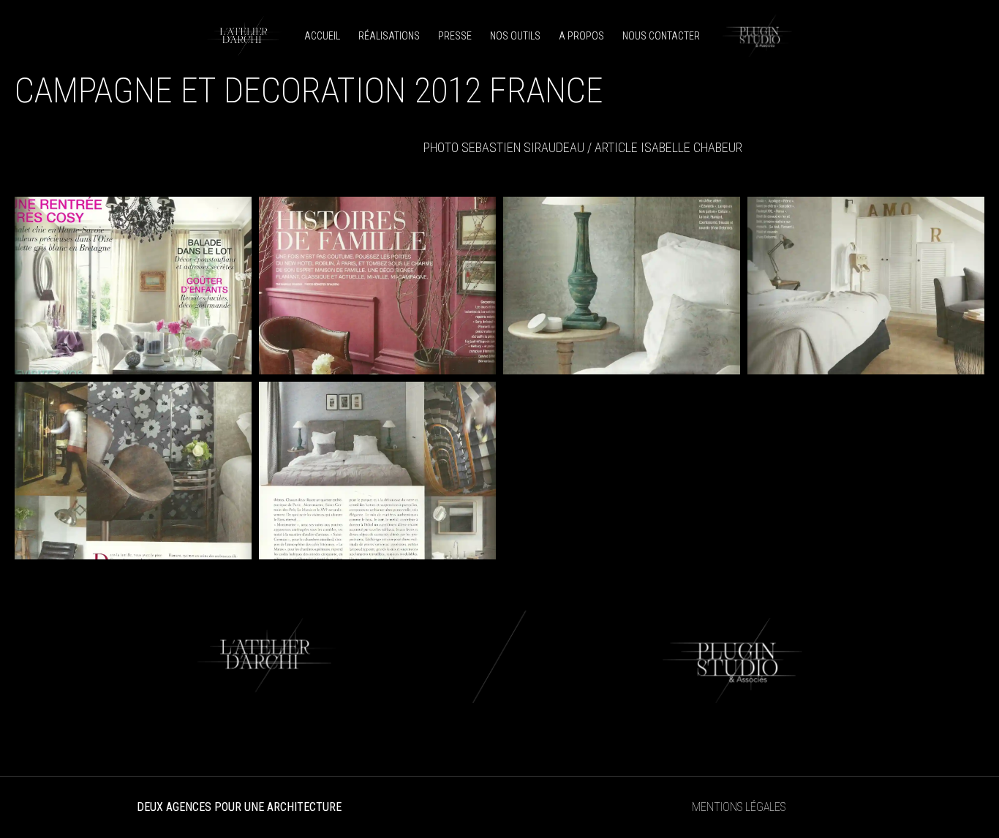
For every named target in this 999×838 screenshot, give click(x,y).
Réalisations (389, 36)
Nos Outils (515, 36)
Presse (455, 36)
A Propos (581, 36)
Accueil (322, 36)
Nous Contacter (661, 36)
